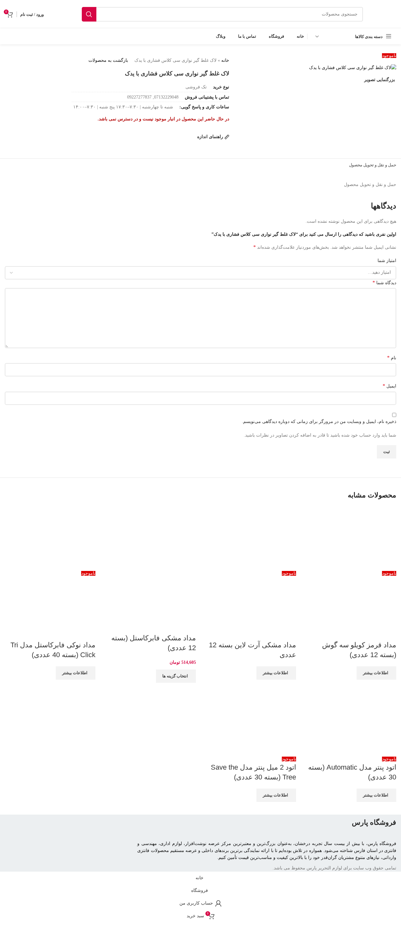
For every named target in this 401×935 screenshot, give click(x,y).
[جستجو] (89, 14)
